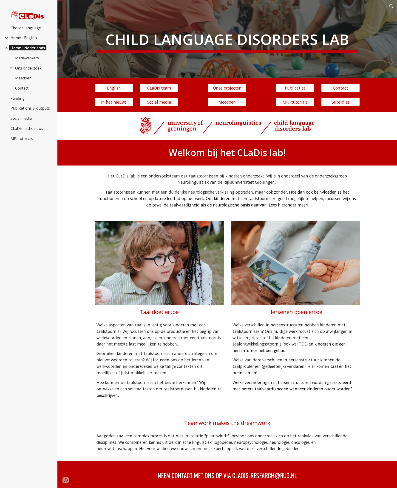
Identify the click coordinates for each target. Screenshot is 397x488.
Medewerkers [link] (27, 58)
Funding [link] (18, 98)
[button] (391, 6)
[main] (227, 39)
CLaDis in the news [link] (27, 128)
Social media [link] (21, 118)
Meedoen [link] (23, 78)
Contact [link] (21, 88)
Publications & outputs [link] (30, 108)
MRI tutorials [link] (22, 138)
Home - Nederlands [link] (28, 47)
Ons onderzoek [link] (28, 68)
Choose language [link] (26, 27)
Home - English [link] (24, 37)
